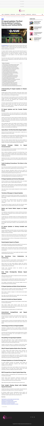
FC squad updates (4, 406)
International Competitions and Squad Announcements (11, 79)
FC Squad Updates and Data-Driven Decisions (10, 77)
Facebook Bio (12, 14)
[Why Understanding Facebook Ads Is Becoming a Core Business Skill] (31, 23)
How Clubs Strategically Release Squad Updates (10, 76)
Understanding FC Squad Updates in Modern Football (11, 64)
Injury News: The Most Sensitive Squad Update (10, 66)
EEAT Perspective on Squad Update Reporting (10, 84)
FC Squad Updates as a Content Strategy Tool (10, 83)
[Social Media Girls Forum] (22, 10)
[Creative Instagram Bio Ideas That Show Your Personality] (31, 28)
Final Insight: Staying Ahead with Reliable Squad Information (12, 85)
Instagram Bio (7, 14)
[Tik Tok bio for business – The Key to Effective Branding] (31, 34)
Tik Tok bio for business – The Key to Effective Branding (38, 33)
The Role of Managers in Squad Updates (9, 70)
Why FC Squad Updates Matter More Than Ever (10, 82)
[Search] (42, 14)
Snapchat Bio (28, 14)
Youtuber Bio (23, 14)
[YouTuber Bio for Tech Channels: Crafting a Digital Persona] (31, 39)
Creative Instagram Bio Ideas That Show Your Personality (38, 28)
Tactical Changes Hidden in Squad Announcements (10, 67)
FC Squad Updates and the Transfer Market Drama (10, 65)
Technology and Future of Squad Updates (9, 80)
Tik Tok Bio (18, 14)
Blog (4, 16)
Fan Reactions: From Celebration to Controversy (10, 75)
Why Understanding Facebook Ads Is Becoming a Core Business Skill (37, 22)
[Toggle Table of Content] (20, 63)
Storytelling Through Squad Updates (8, 81)
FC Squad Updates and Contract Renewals (9, 69)
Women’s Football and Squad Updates (9, 78)
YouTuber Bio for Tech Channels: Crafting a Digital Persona (37, 38)
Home (3, 14)
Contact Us (34, 14)
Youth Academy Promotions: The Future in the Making (11, 68)
